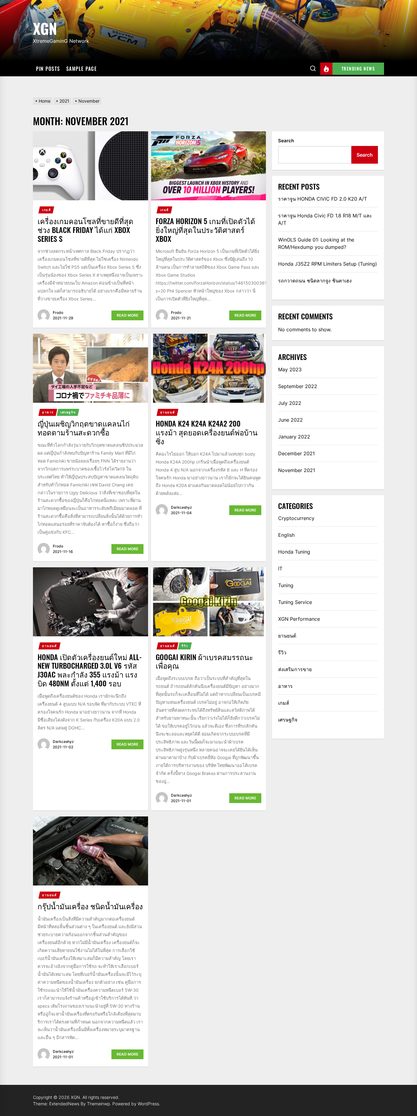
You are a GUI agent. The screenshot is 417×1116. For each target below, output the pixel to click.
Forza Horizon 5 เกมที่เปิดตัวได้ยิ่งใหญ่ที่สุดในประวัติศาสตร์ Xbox (205, 229)
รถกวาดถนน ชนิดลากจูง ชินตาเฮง (315, 281)
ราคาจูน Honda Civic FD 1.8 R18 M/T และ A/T (325, 219)
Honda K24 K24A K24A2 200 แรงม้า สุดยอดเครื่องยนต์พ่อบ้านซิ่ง (206, 432)
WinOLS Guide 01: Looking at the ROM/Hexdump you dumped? (316, 243)
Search (286, 141)
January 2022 (294, 437)
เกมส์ (46, 210)
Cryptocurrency (296, 518)
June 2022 (290, 420)
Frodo (58, 312)
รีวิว (185, 646)
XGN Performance (299, 619)
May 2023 (290, 369)
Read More (127, 315)
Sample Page (81, 69)
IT (280, 568)
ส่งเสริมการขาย (295, 669)
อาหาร (48, 412)
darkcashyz (181, 507)
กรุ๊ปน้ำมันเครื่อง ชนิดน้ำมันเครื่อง (90, 905)
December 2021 (296, 453)
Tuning (285, 585)
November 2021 (296, 470)
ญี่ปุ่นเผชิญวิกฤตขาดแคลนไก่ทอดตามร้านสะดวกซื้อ (84, 428)
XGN (45, 27)
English (286, 535)
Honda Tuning (294, 552)
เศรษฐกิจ (68, 412)
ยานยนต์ (167, 412)
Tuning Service (295, 602)
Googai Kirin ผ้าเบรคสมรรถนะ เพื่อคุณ (204, 661)
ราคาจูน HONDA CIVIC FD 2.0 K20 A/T (322, 199)
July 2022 (289, 403)
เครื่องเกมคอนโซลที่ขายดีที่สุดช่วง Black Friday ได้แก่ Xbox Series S (85, 229)
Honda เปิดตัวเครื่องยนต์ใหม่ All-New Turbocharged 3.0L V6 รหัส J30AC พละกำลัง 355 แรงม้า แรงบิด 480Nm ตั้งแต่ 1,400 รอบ (90, 670)
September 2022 (297, 386)
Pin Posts (48, 69)
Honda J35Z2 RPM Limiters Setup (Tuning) (327, 264)
